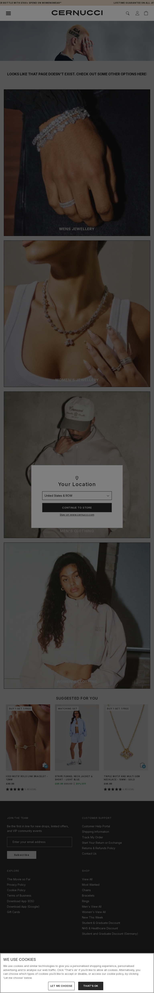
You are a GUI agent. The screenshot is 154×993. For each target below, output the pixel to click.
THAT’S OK (90, 985)
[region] (77, 973)
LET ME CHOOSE (61, 985)
